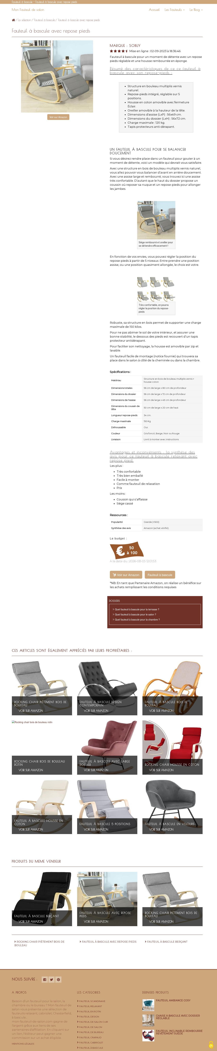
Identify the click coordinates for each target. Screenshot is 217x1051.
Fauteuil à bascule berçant (36, 916)
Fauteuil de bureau (91, 1032)
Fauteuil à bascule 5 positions (105, 824)
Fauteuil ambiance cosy (173, 1000)
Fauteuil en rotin (90, 1011)
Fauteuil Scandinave (92, 1001)
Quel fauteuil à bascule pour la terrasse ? (137, 609)
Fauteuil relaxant (90, 1006)
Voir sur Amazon (58, 117)
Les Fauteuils (174, 10)
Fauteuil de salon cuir (93, 1021)
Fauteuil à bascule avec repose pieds (109, 941)
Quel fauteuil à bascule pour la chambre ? (137, 619)
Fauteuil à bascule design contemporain (101, 704)
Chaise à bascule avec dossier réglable (178, 1017)
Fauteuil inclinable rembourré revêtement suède (179, 1032)
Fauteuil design (89, 1016)
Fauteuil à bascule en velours (169, 824)
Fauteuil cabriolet (91, 1042)
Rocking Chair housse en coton (172, 764)
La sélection (24, 20)
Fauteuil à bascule (44, 20)
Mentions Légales (23, 1043)
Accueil (154, 10)
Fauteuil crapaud (90, 1037)
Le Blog (195, 10)
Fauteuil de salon (90, 1027)
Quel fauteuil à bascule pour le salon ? (135, 614)
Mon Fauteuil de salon (28, 10)
